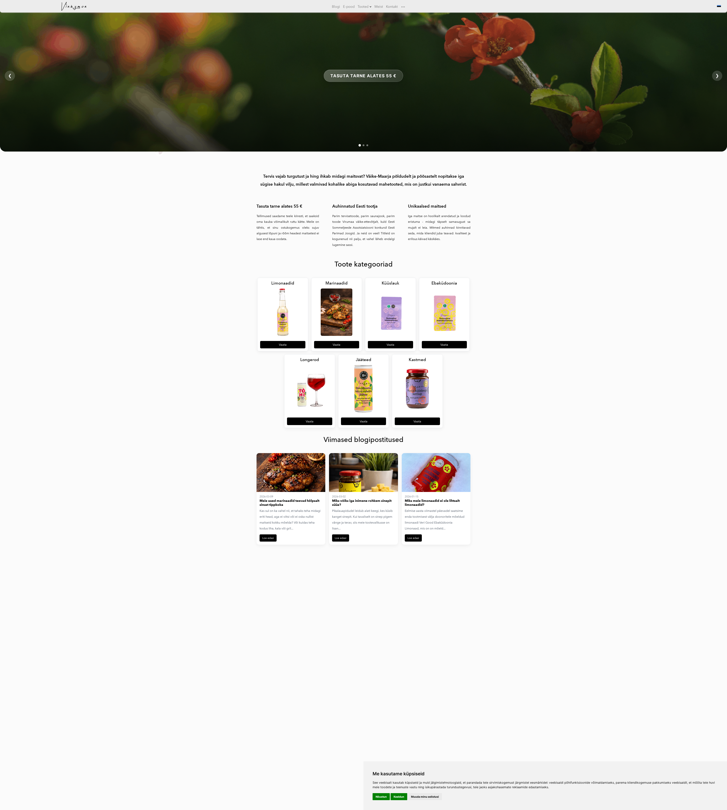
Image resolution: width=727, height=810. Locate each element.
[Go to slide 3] (367, 145)
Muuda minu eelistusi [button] (425, 796)
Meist (378, 7)
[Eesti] (718, 6)
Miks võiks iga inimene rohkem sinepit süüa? (362, 503)
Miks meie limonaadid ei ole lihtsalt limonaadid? (432, 503)
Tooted (363, 7)
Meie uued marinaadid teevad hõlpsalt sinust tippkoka (289, 503)
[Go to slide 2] (363, 145)
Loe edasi (268, 538)
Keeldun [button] (399, 796)
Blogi (336, 7)
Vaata (283, 344)
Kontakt (392, 7)
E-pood (349, 7)
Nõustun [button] (381, 796)
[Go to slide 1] (360, 145)
